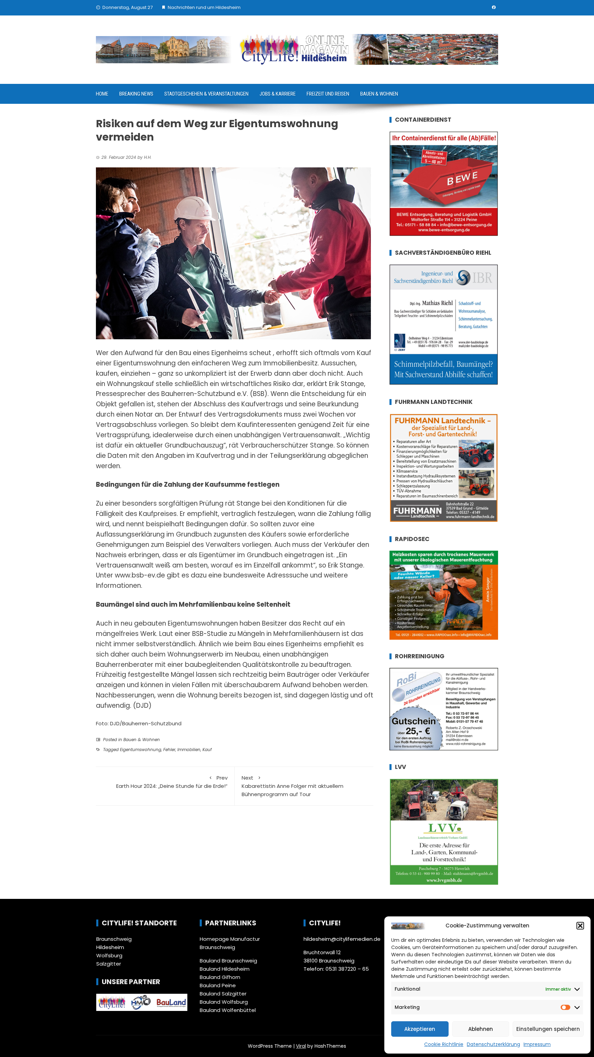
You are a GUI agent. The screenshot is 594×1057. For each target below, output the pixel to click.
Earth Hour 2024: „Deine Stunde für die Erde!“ (172, 782)
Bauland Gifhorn (220, 977)
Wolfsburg (109, 955)
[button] (580, 925)
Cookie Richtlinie (443, 1044)
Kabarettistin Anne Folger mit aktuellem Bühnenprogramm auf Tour (292, 786)
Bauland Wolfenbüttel (228, 1010)
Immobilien (188, 749)
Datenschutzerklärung (493, 1044)
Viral (301, 1046)
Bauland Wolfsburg (224, 1001)
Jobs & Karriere (278, 94)
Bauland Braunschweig (228, 960)
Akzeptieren (419, 1029)
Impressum (537, 1044)
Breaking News (136, 94)
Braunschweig (114, 939)
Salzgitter (108, 963)
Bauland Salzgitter (223, 993)
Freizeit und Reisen (328, 94)
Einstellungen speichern (548, 1029)
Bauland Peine (218, 985)
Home (102, 94)
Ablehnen (480, 1029)
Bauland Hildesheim (225, 968)
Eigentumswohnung (140, 749)
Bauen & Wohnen (379, 94)
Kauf (207, 749)
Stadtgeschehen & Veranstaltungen (206, 94)
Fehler (169, 749)
